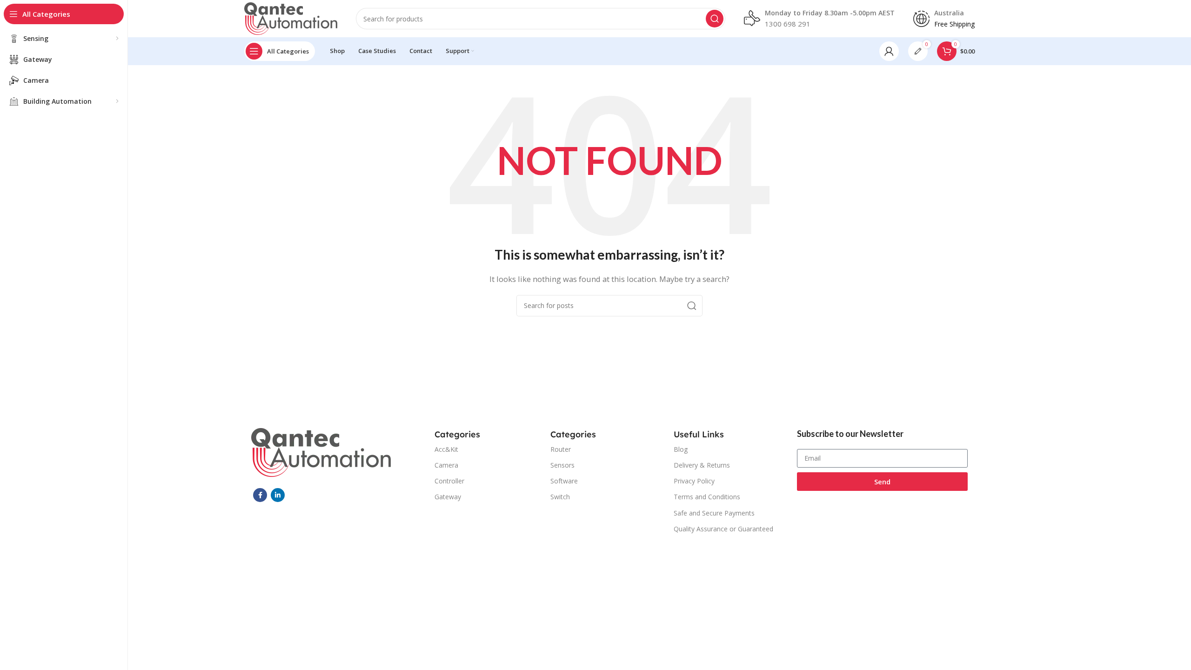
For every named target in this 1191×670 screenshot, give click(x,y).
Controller (449, 480)
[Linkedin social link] (278, 495)
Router (560, 449)
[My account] (889, 51)
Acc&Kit (446, 449)
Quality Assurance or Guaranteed (723, 528)
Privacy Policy (694, 480)
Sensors (562, 465)
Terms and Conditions (707, 496)
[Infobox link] (819, 18)
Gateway (448, 496)
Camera (446, 465)
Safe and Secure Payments (714, 513)
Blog (681, 449)
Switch (560, 496)
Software (564, 480)
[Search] (714, 18)
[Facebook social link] (260, 495)
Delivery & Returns (702, 465)
